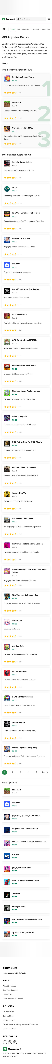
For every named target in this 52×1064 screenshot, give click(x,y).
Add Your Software (10, 990)
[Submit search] (18, 19)
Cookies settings (9, 1029)
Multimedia (35, 29)
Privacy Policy (8, 1012)
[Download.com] (8, 19)
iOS (3, 29)
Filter (4, 63)
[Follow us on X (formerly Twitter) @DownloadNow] (10, 1042)
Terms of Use (8, 1016)
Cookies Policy (8, 1020)
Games (12, 29)
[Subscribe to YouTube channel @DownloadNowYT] (15, 1042)
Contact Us (7, 994)
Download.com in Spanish (13, 999)
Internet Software (23, 29)
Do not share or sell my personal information (20, 1025)
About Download (9, 986)
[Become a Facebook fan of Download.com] (5, 1042)
